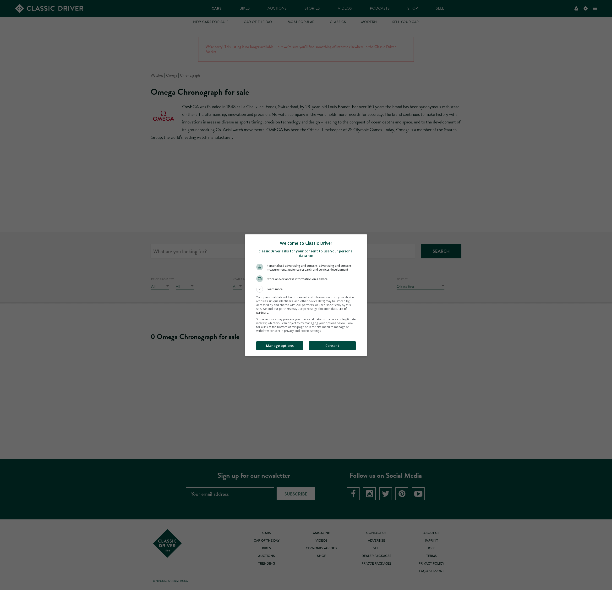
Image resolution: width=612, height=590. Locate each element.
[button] (306, 289)
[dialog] (306, 295)
